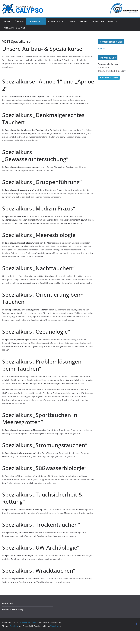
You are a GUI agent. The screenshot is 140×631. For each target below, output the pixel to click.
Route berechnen (110, 77)
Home (7, 21)
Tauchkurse (34, 21)
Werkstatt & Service (14, 27)
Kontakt (101, 48)
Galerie (84, 21)
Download (98, 21)
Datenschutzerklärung (12, 609)
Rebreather (54, 21)
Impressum (7, 603)
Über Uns (19, 21)
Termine (72, 21)
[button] (42, 21)
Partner (112, 21)
